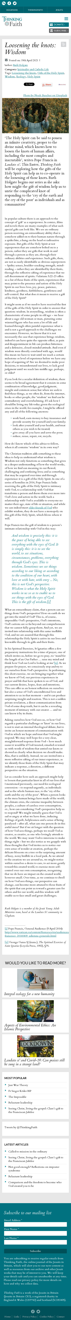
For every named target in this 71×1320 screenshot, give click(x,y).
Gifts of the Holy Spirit (50, 73)
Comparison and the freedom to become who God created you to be (35, 1184)
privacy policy (30, 1280)
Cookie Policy (46, 1316)
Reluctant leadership (20, 1102)
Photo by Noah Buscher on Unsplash (45, 95)
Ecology (21, 76)
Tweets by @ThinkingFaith (20, 1127)
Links (16, 1316)
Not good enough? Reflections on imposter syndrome (33, 1168)
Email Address (13, 1220)
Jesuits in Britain (48, 1293)
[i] (49, 602)
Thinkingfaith (35, 10)
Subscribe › (61, 30)
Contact (60, 1316)
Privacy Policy (29, 1316)
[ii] (56, 663)
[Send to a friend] (62, 84)
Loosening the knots (24, 73)
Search (4, 3)
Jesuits (59, 10)
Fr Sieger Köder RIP (19, 1091)
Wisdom (10, 76)
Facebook (9, 3)
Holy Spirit (33, 76)
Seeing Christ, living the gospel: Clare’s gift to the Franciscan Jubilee (35, 1110)
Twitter (15, 3)
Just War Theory (18, 1085)
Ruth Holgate (20, 65)
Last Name (11, 1238)
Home (7, 1316)
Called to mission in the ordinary (27, 1151)
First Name (11, 1229)
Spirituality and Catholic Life (33, 69)
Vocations (12, 10)
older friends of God (40, 508)
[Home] (12, 21)
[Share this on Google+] (47, 86)
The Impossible (17, 1097)
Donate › (59, 24)
